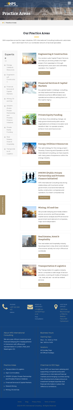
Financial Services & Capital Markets (10, 90)
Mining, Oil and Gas (10, 100)
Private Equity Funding (10, 129)
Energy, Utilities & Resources (10, 67)
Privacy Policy (36, 401)
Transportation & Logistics (11, 151)
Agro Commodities (12, 373)
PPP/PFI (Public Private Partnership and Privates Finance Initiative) (11, 114)
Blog (26, 401)
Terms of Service (50, 401)
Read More (44, 73)
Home (19, 401)
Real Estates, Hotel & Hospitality (10, 140)
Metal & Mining (11, 386)
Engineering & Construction (11, 78)
